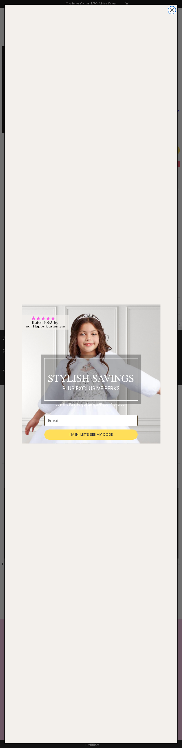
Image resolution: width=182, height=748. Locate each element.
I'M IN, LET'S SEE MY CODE (91, 434)
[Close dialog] (172, 10)
